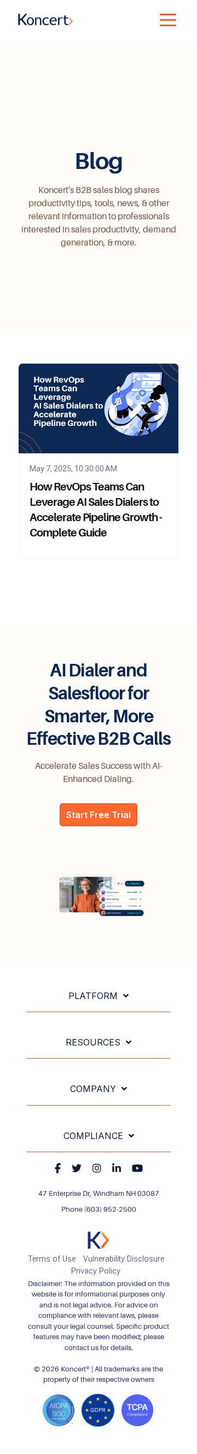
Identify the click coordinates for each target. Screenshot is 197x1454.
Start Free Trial (98, 814)
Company (93, 1088)
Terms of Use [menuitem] (52, 1259)
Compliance (93, 1135)
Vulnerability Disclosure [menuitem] (123, 1259)
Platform (93, 995)
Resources (93, 1042)
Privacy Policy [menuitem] (95, 1271)
